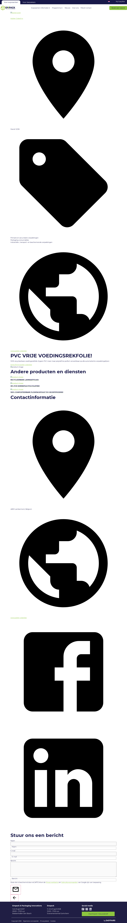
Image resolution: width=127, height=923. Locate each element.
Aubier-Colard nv (17, 18)
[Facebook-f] (83, 909)
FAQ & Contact (86, 8)
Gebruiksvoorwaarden (69, 882)
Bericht (13, 860)
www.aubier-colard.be (19, 351)
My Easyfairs (120, 1)
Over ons (75, 8)
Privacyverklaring (52, 882)
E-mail (13, 851)
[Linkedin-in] (90, 909)
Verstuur (20, 892)
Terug (17, 900)
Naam (13, 841)
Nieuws (67, 8)
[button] (118, 8)
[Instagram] (87, 909)
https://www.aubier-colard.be (21, 365)
